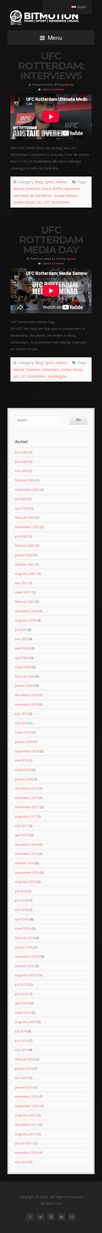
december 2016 (26, 844)
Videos (61, 182)
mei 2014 (21, 1050)
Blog (39, 182)
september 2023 (27, 489)
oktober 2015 (24, 966)
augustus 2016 (25, 881)
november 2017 (26, 798)
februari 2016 (25, 938)
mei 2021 (21, 583)
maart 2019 (23, 732)
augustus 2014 (25, 1021)
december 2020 (26, 611)
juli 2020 (21, 629)
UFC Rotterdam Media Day (51, 240)
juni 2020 (21, 639)
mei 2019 (21, 723)
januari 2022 (24, 555)
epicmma (72, 188)
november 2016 (26, 853)
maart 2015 (23, 1012)
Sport (49, 182)
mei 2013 (21, 1078)
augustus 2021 (25, 573)
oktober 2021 (24, 564)
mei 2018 (21, 760)
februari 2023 (25, 517)
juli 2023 (21, 499)
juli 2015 (21, 984)
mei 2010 (21, 1162)
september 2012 (27, 1106)
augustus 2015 (25, 975)
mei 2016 (21, 909)
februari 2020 (25, 676)
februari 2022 (25, 545)
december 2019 (26, 695)
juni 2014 (21, 1040)
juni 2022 (21, 536)
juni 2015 (21, 994)
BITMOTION (51, 17)
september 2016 (27, 872)
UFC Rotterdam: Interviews (51, 66)
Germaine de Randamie (32, 195)
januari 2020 (24, 685)
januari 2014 (24, 1068)
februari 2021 (25, 601)
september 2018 (27, 751)
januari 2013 (24, 1087)
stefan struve (24, 202)
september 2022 (27, 527)
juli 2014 (21, 1031)
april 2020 (22, 657)
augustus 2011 (25, 1134)
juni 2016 (21, 900)
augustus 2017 (25, 816)
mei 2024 (21, 471)
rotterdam (50, 369)
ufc (39, 202)
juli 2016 (21, 891)
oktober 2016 (24, 863)
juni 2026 (21, 452)
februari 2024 (25, 480)
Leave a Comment (53, 89)
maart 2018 (23, 769)
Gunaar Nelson (65, 195)
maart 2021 (23, 592)
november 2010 (26, 1152)
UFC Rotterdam (57, 202)
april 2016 (22, 919)
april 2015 (22, 1003)
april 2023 (22, 508)
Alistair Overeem (26, 188)
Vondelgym (57, 376)
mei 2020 (21, 648)
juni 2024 (21, 461)
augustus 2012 (25, 1115)
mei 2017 (21, 826)
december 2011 (26, 1124)
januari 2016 (24, 947)
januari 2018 (24, 779)
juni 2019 (21, 713)
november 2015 (26, 956)
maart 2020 (23, 667)
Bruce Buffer (52, 188)
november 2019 (26, 704)
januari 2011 (24, 1143)
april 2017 (22, 835)
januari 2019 (24, 741)
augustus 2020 (25, 620)
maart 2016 (23, 928)
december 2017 (26, 788)
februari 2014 (25, 1059)
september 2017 (27, 807)
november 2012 (26, 1096)
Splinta (68, 84)
